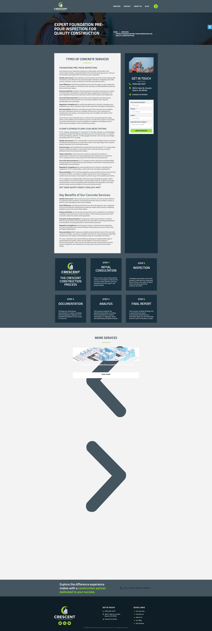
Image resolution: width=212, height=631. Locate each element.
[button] (106, 381)
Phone (133, 109)
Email (133, 115)
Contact (127, 6)
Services (116, 6)
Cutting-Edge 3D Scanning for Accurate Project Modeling (106, 365)
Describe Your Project (138, 122)
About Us (138, 6)
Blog (147, 6)
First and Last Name (138, 102)
